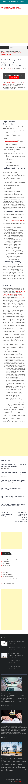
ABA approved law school (11, 141)
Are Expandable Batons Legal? (16, 1)
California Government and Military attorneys (6, 514)
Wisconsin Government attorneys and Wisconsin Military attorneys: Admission (14, 481)
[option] (17, 1)
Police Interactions (7, 581)
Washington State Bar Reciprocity (17, 647)
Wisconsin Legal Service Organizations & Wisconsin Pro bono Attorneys (13, 473)
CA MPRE (16, 74)
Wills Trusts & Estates (8, 583)
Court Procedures (7, 567)
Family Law (5, 572)
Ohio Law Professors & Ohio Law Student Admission (11, 489)
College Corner (6, 565)
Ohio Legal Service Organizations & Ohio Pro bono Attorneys (12, 497)
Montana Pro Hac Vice (14, 660)
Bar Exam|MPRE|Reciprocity (19, 68)
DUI (3, 570)
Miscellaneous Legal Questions (10, 578)
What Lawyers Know (11, 8)
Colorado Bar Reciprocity (14, 666)
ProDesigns (18, 781)
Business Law (6, 561)
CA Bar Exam (8, 74)
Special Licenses (14, 77)
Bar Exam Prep (6, 557)
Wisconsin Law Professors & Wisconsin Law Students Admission (13, 465)
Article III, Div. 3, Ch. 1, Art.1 (13, 82)
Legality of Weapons (8, 576)
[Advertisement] (14, 29)
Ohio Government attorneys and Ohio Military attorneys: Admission (13, 505)
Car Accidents (6, 563)
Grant (10, 146)
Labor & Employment (8, 574)
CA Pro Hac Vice (18, 75)
